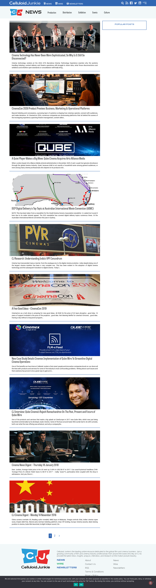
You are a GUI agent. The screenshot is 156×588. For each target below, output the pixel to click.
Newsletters (76, 4)
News (49, 4)
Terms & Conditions (94, 571)
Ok (76, 584)
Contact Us (90, 564)
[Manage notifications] (150, 583)
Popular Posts (124, 24)
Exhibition (82, 12)
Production (52, 12)
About (88, 560)
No (81, 584)
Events (94, 12)
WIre (60, 4)
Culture (107, 12)
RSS (87, 568)
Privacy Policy (91, 575)
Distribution (67, 12)
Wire (60, 564)
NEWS (33, 12)
